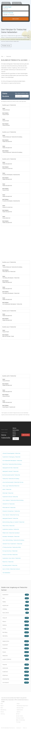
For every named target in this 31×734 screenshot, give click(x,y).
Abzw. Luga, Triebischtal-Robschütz (10, 485)
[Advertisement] (15, 243)
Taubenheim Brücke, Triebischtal (10, 496)
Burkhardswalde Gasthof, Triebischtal (11, 475)
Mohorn (15, 621)
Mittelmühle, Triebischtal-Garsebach (11, 532)
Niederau (15, 625)
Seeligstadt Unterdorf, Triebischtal (10, 471)
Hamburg (3, 713)
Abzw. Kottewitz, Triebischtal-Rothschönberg (12, 500)
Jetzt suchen (15, 18)
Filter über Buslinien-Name (21, 93)
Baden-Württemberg (20, 720)
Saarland (18, 711)
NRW (2, 703)
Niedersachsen (20, 709)
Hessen (18, 703)
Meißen (15, 601)
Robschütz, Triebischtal (7, 561)
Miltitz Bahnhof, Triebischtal (8, 507)
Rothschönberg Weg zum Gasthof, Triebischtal (13, 522)
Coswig (15, 628)
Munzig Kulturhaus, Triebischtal (9, 551)
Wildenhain (15, 675)
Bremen (2, 711)
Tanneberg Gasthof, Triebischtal (9, 565)
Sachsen (18, 713)
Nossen (15, 652)
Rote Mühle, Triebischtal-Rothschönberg (11, 464)
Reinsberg (15, 632)
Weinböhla (15, 636)
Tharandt (15, 664)
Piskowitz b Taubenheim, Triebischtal (11, 511)
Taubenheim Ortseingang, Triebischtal (11, 456)
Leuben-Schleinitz (15, 659)
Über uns (25, 727)
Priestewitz (15, 648)
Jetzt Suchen (25, 435)
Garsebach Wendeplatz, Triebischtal (10, 536)
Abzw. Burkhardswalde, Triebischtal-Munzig (12, 482)
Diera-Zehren (15, 612)
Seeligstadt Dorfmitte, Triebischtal (10, 467)
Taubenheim (15, 594)
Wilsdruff (15, 617)
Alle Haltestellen (6, 572)
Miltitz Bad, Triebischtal (7, 493)
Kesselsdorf (15, 644)
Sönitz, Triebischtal (6, 489)
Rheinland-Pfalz (20, 707)
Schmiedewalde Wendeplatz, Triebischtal (12, 460)
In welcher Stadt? (7, 7)
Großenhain (15, 671)
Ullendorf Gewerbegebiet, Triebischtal (11, 453)
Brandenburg (3, 709)
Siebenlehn (15, 655)
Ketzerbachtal (15, 679)
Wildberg (15, 609)
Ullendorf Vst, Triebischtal (8, 503)
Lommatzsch (15, 682)
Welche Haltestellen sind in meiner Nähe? (16, 432)
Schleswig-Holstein (20, 717)
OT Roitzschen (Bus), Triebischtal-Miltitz (11, 547)
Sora (15, 598)
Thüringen (18, 722)
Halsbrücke (15, 668)
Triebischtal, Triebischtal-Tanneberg (10, 478)
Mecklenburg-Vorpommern (22, 705)
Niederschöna (15, 641)
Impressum (18, 727)
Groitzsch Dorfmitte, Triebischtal (10, 554)
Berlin (2, 707)
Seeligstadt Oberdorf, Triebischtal (10, 518)
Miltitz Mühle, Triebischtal (8, 525)
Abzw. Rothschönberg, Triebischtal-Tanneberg (13, 540)
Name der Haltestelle (8, 12)
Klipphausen (15, 605)
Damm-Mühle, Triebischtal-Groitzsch (11, 569)
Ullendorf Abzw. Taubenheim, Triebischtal (12, 543)
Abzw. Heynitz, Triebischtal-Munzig (10, 514)
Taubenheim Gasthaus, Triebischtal (10, 529)
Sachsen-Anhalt (19, 715)
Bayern (2, 705)
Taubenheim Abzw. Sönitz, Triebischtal (11, 558)
